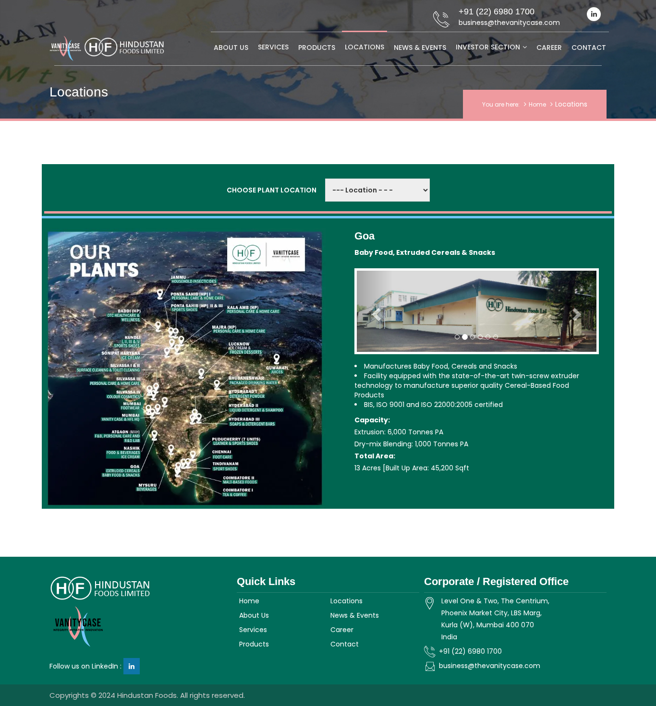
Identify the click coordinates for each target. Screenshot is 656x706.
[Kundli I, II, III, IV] (124, 342)
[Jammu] (193, 279)
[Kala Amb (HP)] (254, 309)
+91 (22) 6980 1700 (470, 651)
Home (537, 104)
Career (549, 47)
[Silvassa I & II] (108, 367)
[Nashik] (122, 452)
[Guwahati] (277, 370)
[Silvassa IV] (123, 394)
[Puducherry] (236, 440)
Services (273, 47)
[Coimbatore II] (241, 480)
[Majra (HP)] (239, 329)
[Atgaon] (116, 436)
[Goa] (119, 471)
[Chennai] (224, 454)
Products (316, 47)
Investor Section (488, 47)
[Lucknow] (245, 348)
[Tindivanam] (228, 466)
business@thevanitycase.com (489, 665)
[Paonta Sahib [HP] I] (197, 294)
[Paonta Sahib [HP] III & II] (197, 306)
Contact (588, 47)
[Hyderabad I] (248, 393)
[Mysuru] (147, 487)
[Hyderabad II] (256, 407)
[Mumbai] (127, 405)
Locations (364, 47)
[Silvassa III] (114, 380)
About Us (231, 47)
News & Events (420, 47)
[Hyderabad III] (256, 422)
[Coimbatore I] (239, 492)
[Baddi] (122, 315)
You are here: (501, 104)
